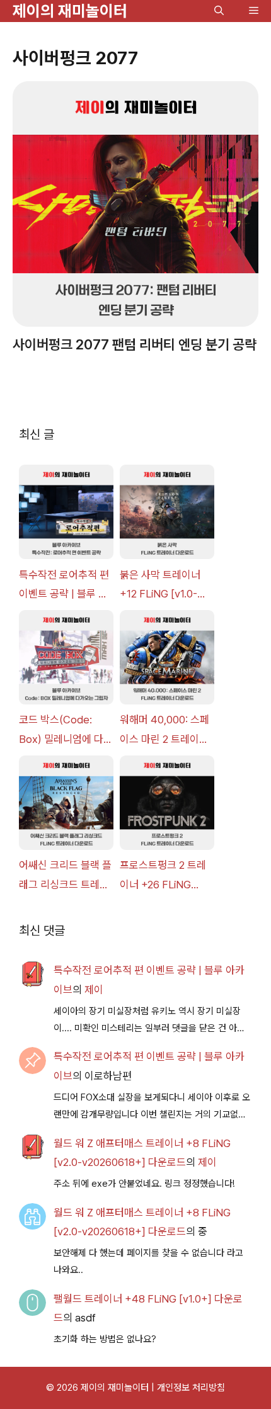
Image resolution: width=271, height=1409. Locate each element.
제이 (93, 989)
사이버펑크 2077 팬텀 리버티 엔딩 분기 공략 (135, 344)
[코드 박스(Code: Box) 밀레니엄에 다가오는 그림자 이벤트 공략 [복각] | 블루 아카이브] (66, 660)
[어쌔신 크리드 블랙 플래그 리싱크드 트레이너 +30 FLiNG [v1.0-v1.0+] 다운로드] (66, 805)
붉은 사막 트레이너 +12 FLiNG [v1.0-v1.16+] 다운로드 (160, 586)
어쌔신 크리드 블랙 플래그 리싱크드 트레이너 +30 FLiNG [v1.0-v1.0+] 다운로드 (65, 876)
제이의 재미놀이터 (70, 10)
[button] (219, 11)
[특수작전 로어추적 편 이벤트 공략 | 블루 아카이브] (66, 515)
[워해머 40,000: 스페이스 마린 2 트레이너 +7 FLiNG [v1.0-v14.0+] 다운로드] (167, 660)
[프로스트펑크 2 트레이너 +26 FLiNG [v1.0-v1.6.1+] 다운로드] (167, 805)
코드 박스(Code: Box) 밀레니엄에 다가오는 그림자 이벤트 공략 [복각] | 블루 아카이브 (66, 731)
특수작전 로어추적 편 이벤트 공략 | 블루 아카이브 (64, 586)
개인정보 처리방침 (191, 1387)
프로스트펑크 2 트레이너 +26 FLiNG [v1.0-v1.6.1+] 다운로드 (166, 876)
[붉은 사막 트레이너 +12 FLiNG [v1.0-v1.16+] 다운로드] (167, 515)
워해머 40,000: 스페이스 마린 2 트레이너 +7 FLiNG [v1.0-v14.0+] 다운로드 (164, 731)
